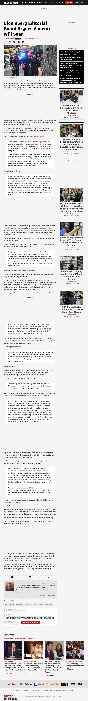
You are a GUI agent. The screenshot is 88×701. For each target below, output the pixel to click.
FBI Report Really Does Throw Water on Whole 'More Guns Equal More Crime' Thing (71, 73)
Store (45, 2)
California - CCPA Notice (69, 690)
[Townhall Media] (10, 697)
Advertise (20, 690)
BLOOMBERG (11, 604)
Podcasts (32, 2)
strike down (36, 144)
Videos (39, 2)
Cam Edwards (71, 152)
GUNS (35, 604)
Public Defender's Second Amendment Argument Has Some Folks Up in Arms (71, 65)
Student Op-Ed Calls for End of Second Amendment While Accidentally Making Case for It (70, 80)
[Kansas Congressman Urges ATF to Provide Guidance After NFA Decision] (71, 228)
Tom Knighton (10, 38)
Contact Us (27, 690)
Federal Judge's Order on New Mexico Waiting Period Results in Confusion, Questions (71, 144)
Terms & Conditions (48, 690)
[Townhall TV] (53, 2)
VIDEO (40, 604)
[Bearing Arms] (11, 2)
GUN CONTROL (19, 604)
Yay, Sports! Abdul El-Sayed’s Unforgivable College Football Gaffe (75, 664)
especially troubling (19, 324)
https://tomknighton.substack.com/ (37, 589)
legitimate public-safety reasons (22, 181)
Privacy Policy (57, 690)
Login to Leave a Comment (30, 622)
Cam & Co (24, 2)
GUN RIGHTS (29, 604)
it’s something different (37, 136)
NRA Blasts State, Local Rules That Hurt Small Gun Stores (71, 309)
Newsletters (39, 690)
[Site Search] (82, 2)
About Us (15, 690)
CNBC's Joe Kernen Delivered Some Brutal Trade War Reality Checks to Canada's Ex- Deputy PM (33, 666)
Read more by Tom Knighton (47, 595)
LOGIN (76, 2)
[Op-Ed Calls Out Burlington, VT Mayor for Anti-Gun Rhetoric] (71, 96)
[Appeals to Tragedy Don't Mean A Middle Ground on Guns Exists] (71, 262)
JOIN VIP (69, 2)
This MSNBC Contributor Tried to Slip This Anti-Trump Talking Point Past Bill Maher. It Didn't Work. (13, 666)
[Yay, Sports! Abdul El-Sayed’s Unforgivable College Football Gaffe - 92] (75, 650)
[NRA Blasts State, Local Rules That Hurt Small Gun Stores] (71, 298)
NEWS (12, 601)
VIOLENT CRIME (48, 604)
